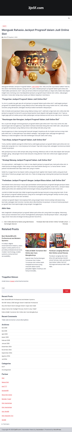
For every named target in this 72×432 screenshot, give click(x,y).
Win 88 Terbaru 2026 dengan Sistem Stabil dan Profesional (20, 303)
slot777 (4, 386)
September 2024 (7, 353)
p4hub (5, 37)
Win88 (4, 420)
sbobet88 (5, 391)
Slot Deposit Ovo (7, 416)
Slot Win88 (5, 412)
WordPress (57, 430)
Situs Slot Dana (7, 395)
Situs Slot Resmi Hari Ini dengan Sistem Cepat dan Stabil (19, 306)
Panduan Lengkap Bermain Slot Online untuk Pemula (59, 252)
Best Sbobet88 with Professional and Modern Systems (11, 238)
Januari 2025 (5, 343)
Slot (3, 378)
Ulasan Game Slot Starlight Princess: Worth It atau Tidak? (19, 309)
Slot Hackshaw (7, 403)
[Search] (69, 18)
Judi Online (35, 87)
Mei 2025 (4, 331)
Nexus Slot (5, 382)
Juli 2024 (4, 359)
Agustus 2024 (6, 356)
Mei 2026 (4, 328)
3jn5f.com (36, 8)
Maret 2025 (5, 337)
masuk (12, 281)
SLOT (4, 26)
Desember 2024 (7, 347)
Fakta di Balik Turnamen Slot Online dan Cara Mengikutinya (36, 253)
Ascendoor (40, 430)
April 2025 (5, 334)
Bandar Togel (6, 399)
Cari (3, 288)
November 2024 (7, 350)
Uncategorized (6, 370)
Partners (6, 424)
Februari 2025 (6, 340)
